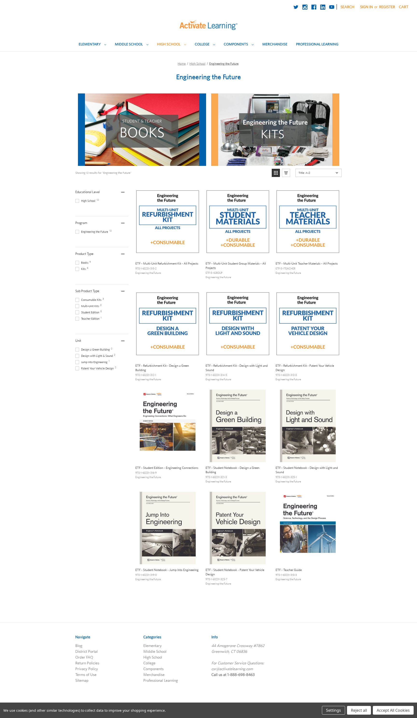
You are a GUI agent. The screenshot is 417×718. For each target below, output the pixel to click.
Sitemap (82, 680)
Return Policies (87, 663)
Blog (78, 645)
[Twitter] (296, 7)
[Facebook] (313, 7)
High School (169, 44)
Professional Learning (317, 44)
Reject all (359, 710)
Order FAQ (84, 657)
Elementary (90, 44)
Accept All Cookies (393, 710)
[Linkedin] (322, 7)
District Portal (86, 651)
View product (167, 252)
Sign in (366, 7)
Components (236, 44)
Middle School (129, 44)
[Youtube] (331, 7)
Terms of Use (86, 674)
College (202, 44)
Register (387, 7)
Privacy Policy (86, 669)
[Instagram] (304, 7)
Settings (333, 710)
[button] (276, 173)
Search (347, 7)
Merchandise (274, 44)
